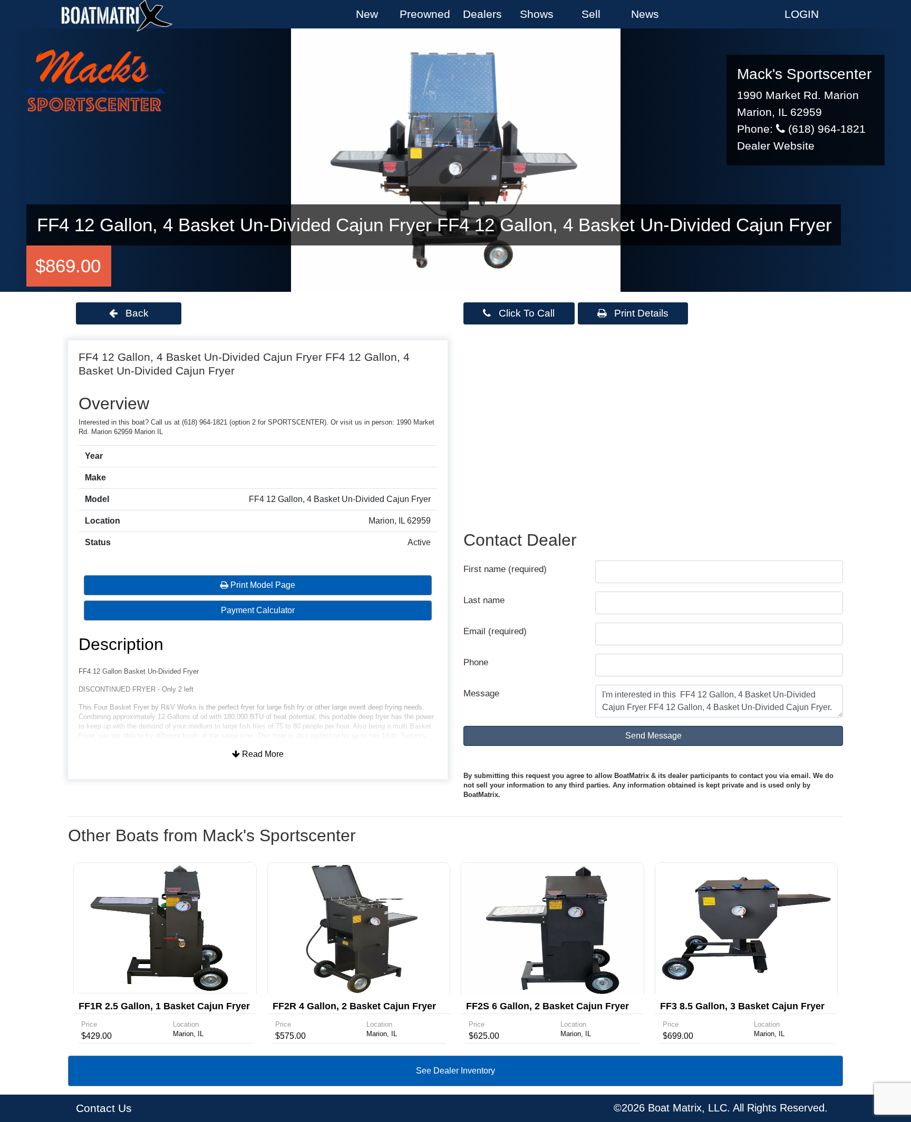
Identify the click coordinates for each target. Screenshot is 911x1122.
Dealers (482, 14)
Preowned (425, 14)
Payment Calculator (258, 610)
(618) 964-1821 (825, 129)
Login (801, 14)
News (645, 14)
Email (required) (495, 631)
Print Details (640, 313)
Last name (484, 600)
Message (481, 693)
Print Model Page (261, 584)
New (367, 14)
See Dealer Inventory (455, 1070)
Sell (591, 14)
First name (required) (505, 569)
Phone (475, 662)
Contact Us (104, 1108)
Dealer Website (776, 146)
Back (136, 313)
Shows (537, 14)
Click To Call (525, 313)
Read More (262, 754)
